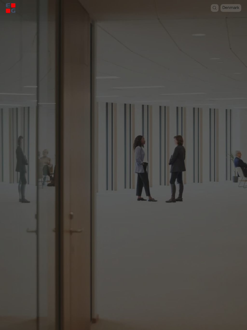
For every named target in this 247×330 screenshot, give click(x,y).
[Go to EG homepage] (10, 8)
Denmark (230, 8)
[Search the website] (215, 8)
